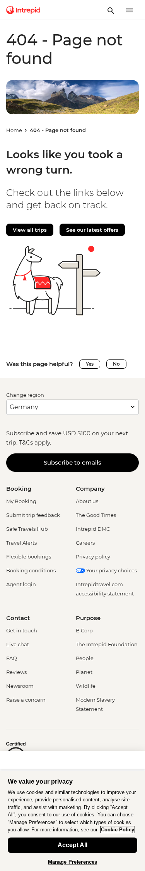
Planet (84, 672)
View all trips (30, 230)
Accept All (72, 845)
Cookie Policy (117, 830)
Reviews (16, 672)
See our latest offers (92, 230)
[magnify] (111, 10)
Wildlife (86, 686)
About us (87, 501)
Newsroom (20, 686)
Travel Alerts (21, 543)
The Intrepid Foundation (107, 644)
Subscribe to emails (72, 462)
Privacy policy (93, 556)
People (85, 658)
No (116, 364)
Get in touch (21, 630)
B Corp (84, 630)
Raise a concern (26, 700)
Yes (90, 364)
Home (14, 130)
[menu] (129, 10)
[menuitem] (23, 10)
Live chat (17, 644)
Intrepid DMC (93, 529)
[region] (72, 820)
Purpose (88, 618)
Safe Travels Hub (27, 529)
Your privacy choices (111, 570)
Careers (85, 543)
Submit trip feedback (33, 515)
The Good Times (96, 515)
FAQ (11, 658)
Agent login (21, 584)
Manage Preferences (72, 862)
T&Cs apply (34, 442)
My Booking (21, 501)
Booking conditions (31, 570)
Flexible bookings (28, 556)
